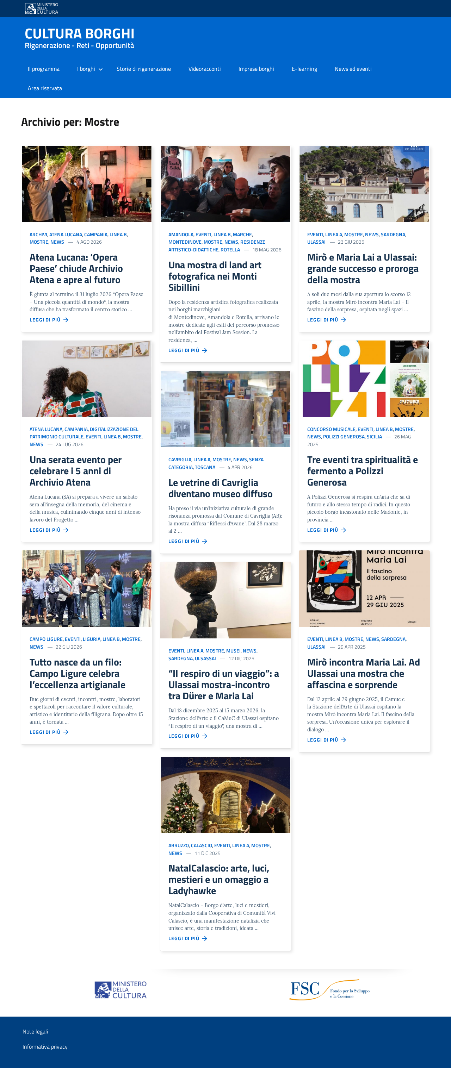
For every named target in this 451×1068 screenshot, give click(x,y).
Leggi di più (46, 319)
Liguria (91, 639)
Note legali (35, 1031)
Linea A (201, 459)
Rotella (230, 249)
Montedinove (185, 241)
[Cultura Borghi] (82, 39)
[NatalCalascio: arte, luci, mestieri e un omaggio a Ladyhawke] (225, 794)
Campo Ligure (46, 639)
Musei (233, 650)
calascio (201, 845)
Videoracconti (205, 68)
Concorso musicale (331, 429)
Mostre (39, 241)
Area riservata (45, 88)
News (57, 241)
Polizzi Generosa (344, 436)
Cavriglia (179, 459)
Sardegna (180, 658)
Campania (95, 234)
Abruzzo (178, 845)
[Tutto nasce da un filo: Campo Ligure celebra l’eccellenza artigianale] (86, 588)
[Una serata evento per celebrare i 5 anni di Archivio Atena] (86, 378)
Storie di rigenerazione (144, 68)
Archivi (38, 234)
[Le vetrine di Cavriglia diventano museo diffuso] (225, 408)
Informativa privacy (45, 1046)
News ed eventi (353, 68)
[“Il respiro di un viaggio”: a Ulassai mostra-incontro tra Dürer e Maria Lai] (225, 599)
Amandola (180, 234)
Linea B (118, 234)
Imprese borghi (256, 68)
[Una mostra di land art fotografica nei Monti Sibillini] (225, 183)
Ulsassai (205, 658)
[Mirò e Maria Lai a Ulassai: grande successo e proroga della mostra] (364, 183)
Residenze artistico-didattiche (216, 245)
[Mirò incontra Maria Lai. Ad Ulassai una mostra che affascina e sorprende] (364, 588)
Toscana (205, 467)
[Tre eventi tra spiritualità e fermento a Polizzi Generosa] (364, 378)
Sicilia (374, 436)
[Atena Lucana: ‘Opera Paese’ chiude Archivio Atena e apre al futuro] (86, 183)
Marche (242, 234)
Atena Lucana (65, 234)
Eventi (93, 436)
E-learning (304, 68)
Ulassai (316, 241)
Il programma (44, 68)
